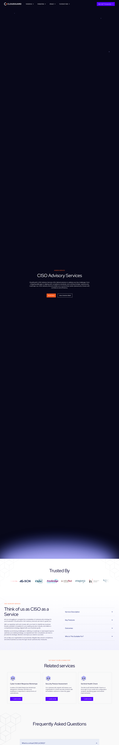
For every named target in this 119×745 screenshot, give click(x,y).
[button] (30, 4)
